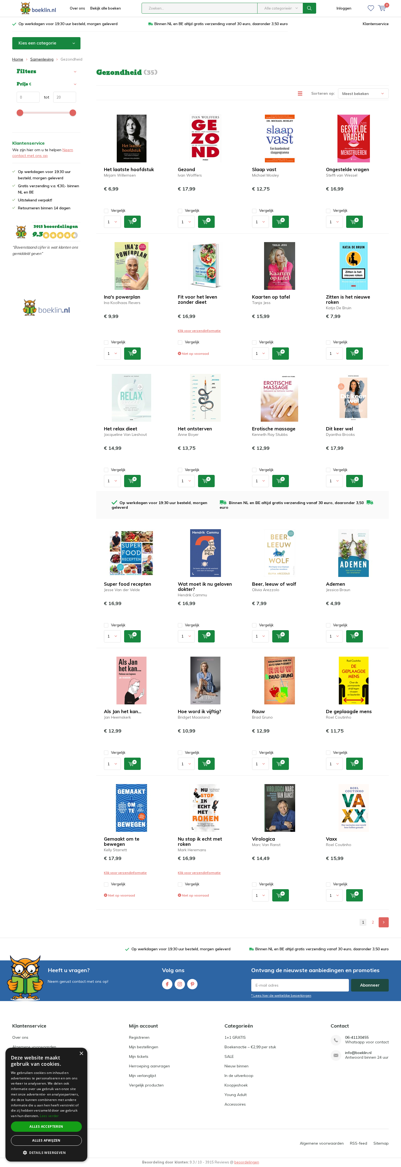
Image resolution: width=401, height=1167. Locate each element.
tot (44, 97)
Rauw (258, 711)
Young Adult (236, 1094)
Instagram (180, 984)
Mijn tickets (138, 1056)
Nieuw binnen (237, 1066)
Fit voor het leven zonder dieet (197, 299)
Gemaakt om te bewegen (121, 841)
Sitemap (381, 1143)
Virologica (263, 839)
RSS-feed (358, 1143)
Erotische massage (273, 428)
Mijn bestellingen (143, 1046)
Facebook (167, 984)
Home (17, 59)
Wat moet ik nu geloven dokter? (205, 586)
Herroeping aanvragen (149, 1066)
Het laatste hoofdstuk (129, 169)
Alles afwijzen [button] (46, 1140)
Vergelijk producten (146, 1085)
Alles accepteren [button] (46, 1126)
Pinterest (192, 984)
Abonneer (370, 985)
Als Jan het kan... (122, 711)
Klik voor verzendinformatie (199, 331)
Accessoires (235, 1104)
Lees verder (49, 1116)
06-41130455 (357, 1037)
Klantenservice (376, 23)
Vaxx (331, 839)
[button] (46, 1152)
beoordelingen (246, 1162)
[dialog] (46, 1105)
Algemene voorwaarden (34, 1046)
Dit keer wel (339, 428)
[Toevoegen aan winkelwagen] (132, 222)
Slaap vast (264, 169)
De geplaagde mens (349, 711)
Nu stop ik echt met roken (200, 841)
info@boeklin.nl (358, 1052)
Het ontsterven (195, 428)
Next (384, 922)
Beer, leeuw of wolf (274, 584)
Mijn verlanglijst (142, 1075)
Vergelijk (118, 210)
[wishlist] (371, 8)
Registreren (139, 1037)
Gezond (186, 169)
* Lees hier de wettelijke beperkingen (281, 995)
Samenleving (41, 59)
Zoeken (309, 8)
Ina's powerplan (122, 297)
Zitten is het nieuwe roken (348, 299)
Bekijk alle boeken (105, 8)
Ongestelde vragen (347, 169)
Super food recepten (127, 584)
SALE (229, 1056)
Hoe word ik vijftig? (199, 711)
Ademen (335, 584)
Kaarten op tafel (271, 297)
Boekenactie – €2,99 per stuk (250, 1046)
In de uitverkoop (239, 1075)
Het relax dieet (120, 428)
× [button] (81, 1054)
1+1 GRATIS (235, 1037)
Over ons (77, 8)
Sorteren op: (323, 93)
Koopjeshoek (236, 1085)
